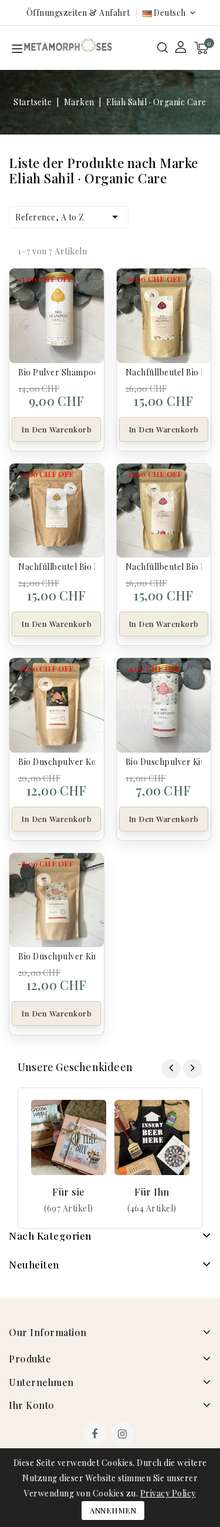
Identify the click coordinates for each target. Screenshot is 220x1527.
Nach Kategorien (50, 1235)
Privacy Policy (168, 1493)
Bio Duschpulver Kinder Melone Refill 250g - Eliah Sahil (56, 956)
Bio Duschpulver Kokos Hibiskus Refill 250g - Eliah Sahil (56, 761)
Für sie (68, 1192)
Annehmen (113, 1510)
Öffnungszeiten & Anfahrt (78, 12)
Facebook (96, 1435)
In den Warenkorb (56, 429)
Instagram (124, 1435)
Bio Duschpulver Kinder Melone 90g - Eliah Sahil (164, 761)
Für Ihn (152, 1192)
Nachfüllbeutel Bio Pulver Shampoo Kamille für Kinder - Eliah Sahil (56, 566)
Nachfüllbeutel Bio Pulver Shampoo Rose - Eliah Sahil (164, 566)
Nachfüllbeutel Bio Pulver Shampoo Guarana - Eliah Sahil (164, 372)
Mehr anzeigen (69, 1208)
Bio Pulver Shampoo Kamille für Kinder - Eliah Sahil (56, 372)
